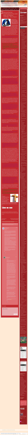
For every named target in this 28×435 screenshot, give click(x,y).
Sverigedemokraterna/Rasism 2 (23, 315)
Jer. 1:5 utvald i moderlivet (23, 219)
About (14, 9)
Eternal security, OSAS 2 (23, 139)
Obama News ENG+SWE (23, 125)
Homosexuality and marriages (23, 118)
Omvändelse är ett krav (23, 269)
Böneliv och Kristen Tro (22, 174)
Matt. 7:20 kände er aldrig (23, 238)
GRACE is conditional (23, 115)
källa (11, 212)
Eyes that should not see (23, 140)
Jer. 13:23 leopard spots (23, 73)
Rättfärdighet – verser (23, 270)
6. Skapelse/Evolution (23, 370)
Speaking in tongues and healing (23, 163)
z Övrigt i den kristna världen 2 (23, 332)
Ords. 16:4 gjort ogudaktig (23, 239)
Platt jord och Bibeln (22, 257)
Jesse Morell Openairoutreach (23, 390)
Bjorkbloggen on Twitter (22, 374)
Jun (1, 12)
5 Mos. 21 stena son (22, 200)
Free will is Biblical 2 (23, 142)
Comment (15, 314)
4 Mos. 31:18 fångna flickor (23, 199)
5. (23, 369)
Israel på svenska (21, 254)
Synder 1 (21, 275)
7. (23, 356)
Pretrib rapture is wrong (23, 126)
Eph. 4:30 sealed (22, 56)
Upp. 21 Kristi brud (22, 245)
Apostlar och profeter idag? (22, 173)
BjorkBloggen (7, 257)
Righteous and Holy (22, 154)
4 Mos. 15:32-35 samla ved (23, 198)
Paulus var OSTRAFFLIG (23, 281)
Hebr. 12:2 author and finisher (24, 64)
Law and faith (22, 123)
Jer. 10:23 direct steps (23, 72)
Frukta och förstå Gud (22, 251)
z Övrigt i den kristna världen (22, 331)
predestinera (15, 212)
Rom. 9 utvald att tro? (23, 244)
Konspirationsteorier (7, 9)
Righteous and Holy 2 (23, 156)
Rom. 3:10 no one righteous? (23, 96)
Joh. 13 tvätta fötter (22, 224)
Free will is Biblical (23, 141)
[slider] (25, 350)
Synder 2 (21, 276)
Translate (25, 13)
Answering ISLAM (21, 378)
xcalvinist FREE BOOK (22, 395)
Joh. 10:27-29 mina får (23, 223)
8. (23, 357)
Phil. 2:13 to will (22, 91)
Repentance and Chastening (23, 153)
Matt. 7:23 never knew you (23, 88)
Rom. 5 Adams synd (22, 242)
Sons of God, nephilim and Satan (24, 160)
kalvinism (10, 212)
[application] (23, 350)
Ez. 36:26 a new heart (23, 60)
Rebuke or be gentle (22, 127)
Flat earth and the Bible (23, 114)
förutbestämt (7, 212)
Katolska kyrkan (21, 255)
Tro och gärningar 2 (22, 279)
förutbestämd (4, 212)
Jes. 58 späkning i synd (23, 221)
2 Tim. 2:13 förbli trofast (23, 197)
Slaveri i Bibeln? (21, 313)
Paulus (12, 212)
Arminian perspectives (22, 379)
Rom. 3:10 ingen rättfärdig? (23, 241)
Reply (16, 227)
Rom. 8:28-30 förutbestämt (23, 243)
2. (23, 352)
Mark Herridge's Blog (22, 392)
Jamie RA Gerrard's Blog (22, 389)
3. (23, 353)
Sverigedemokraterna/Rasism (22, 314)
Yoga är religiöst (21, 329)
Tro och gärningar (22, 278)
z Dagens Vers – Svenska (22, 333)
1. (23, 366)
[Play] (21, 350)
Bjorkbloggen (9, 3)
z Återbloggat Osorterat (22, 330)
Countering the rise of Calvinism (23, 380)
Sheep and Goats (22, 159)
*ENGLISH (21, 32)
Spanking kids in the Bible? (23, 162)
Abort (20, 172)
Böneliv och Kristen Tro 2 (22, 175)
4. (23, 354)
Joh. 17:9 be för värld (23, 226)
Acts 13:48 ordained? (23, 47)
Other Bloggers (11, 9)
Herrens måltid (21, 252)
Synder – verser (22, 274)
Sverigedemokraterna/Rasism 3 (23, 317)
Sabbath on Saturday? (23, 157)
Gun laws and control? (23, 116)
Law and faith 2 (22, 124)
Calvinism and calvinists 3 (23, 135)
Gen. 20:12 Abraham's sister (23, 61)
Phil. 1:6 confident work (23, 90)
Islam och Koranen (21, 253)
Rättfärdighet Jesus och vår (23, 271)
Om (16, 9)
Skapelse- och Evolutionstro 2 (22, 312)
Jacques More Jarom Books (22, 388)
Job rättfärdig (22, 222)
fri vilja (8, 212)
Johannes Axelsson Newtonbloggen (23, 391)
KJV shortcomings (22, 122)
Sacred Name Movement (23, 158)
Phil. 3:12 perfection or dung (23, 92)
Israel (21, 121)
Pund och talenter (22, 240)
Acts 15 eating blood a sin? (23, 48)
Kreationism (2, 9)
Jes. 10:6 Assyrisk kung (23, 220)
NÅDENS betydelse (22, 268)
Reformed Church (22, 128)
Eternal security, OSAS (23, 138)
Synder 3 (21, 277)
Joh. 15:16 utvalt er (22, 225)
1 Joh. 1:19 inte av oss (23, 178)
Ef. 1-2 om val (22, 207)
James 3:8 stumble (23, 71)
